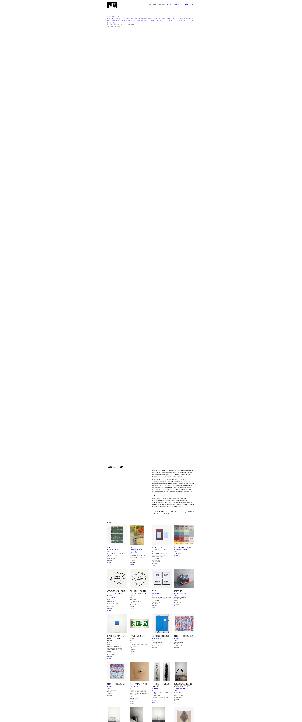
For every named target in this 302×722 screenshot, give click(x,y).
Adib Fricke (182, 18)
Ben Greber (119, 20)
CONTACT (185, 4)
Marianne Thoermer (186, 20)
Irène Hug (127, 20)
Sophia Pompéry (161, 20)
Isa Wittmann (111, 23)
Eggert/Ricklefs (171, 18)
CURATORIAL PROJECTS (157, 4)
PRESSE (177, 4)
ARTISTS (169, 4)
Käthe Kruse (151, 20)
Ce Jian (143, 20)
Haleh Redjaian (173, 20)
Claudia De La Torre (146, 18)
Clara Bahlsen (112, 18)
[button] (192, 4)
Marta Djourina (159, 18)
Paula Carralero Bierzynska (128, 18)
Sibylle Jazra (136, 20)
